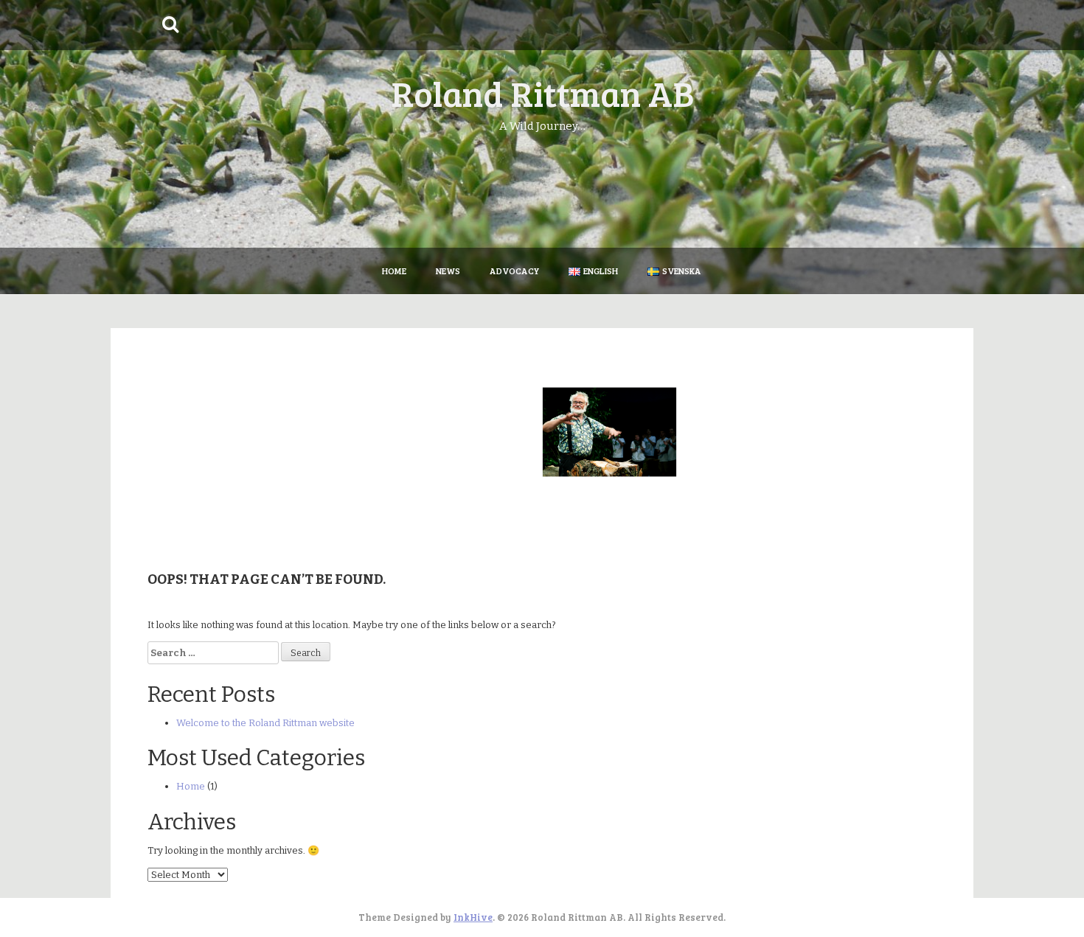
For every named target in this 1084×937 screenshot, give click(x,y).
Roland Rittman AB (542, 92)
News (448, 270)
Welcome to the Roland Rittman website (265, 722)
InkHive (473, 917)
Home (394, 270)
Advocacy (514, 270)
